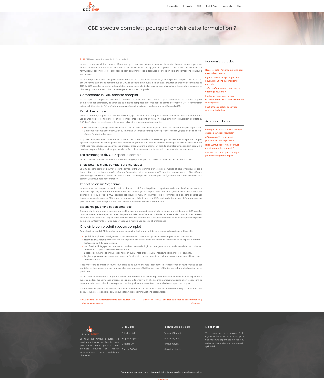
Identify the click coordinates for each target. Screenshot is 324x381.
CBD (199, 6)
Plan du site (162, 379)
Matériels (227, 6)
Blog (239, 6)
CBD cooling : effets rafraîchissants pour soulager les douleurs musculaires (108, 301)
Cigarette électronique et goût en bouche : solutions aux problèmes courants (222, 81)
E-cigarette (172, 6)
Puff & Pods (211, 6)
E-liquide (187, 6)
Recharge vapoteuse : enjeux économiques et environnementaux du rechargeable (224, 99)
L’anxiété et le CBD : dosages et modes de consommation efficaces (171, 301)
